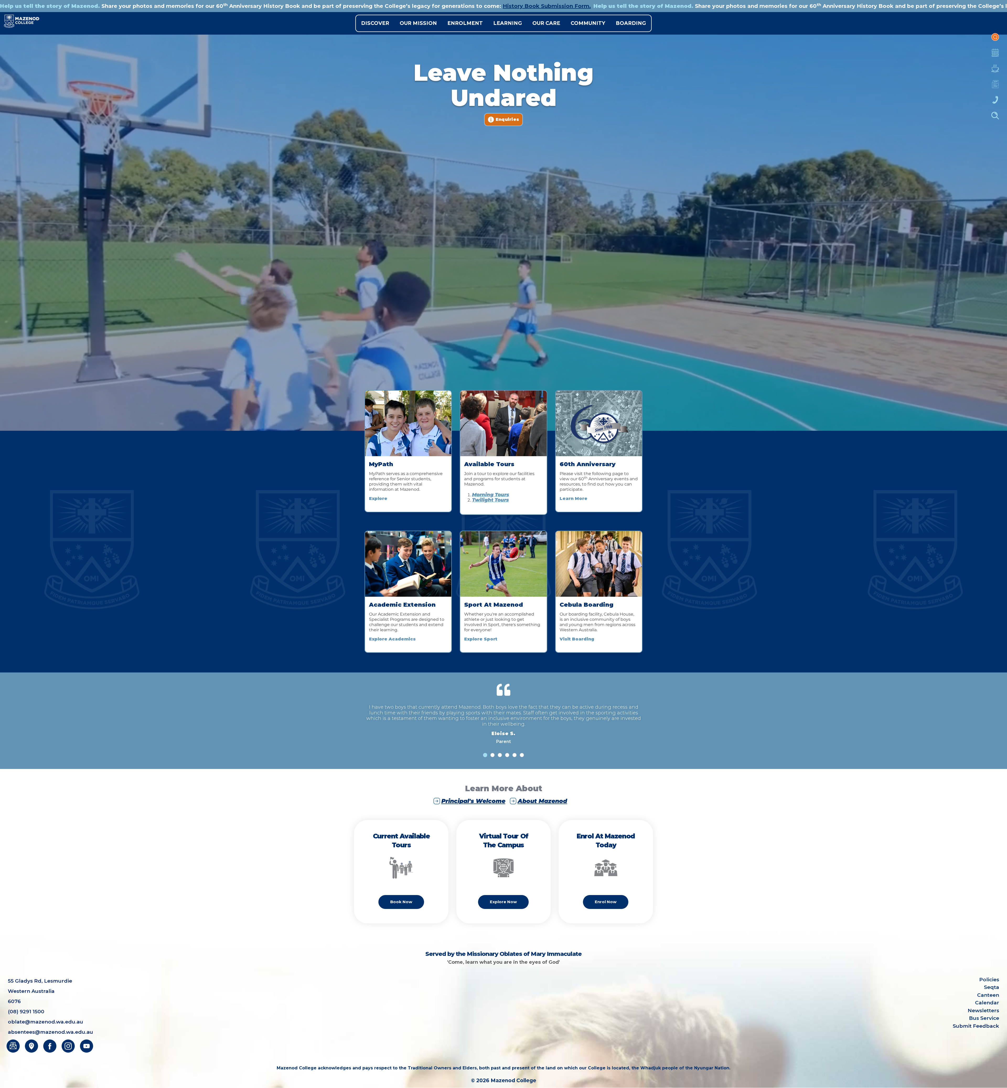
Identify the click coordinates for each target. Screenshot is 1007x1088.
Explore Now (503, 901)
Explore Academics (392, 639)
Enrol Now (606, 901)
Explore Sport (480, 639)
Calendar (995, 55)
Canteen (995, 71)
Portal (995, 39)
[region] (503, 216)
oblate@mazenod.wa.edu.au (45, 1022)
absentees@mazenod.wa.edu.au (50, 1032)
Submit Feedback (976, 1026)
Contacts (995, 102)
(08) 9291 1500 (26, 1012)
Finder (995, 118)
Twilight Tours (490, 500)
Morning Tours (490, 494)
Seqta (991, 987)
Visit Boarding (577, 639)
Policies (989, 980)
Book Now (401, 901)
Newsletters (995, 86)
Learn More (573, 498)
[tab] (485, 755)
